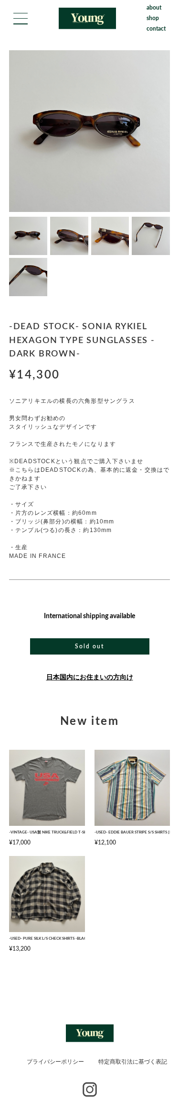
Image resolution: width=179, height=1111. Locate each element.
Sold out (89, 646)
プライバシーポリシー (55, 1061)
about (154, 8)
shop (153, 18)
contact (156, 29)
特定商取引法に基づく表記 (132, 1061)
